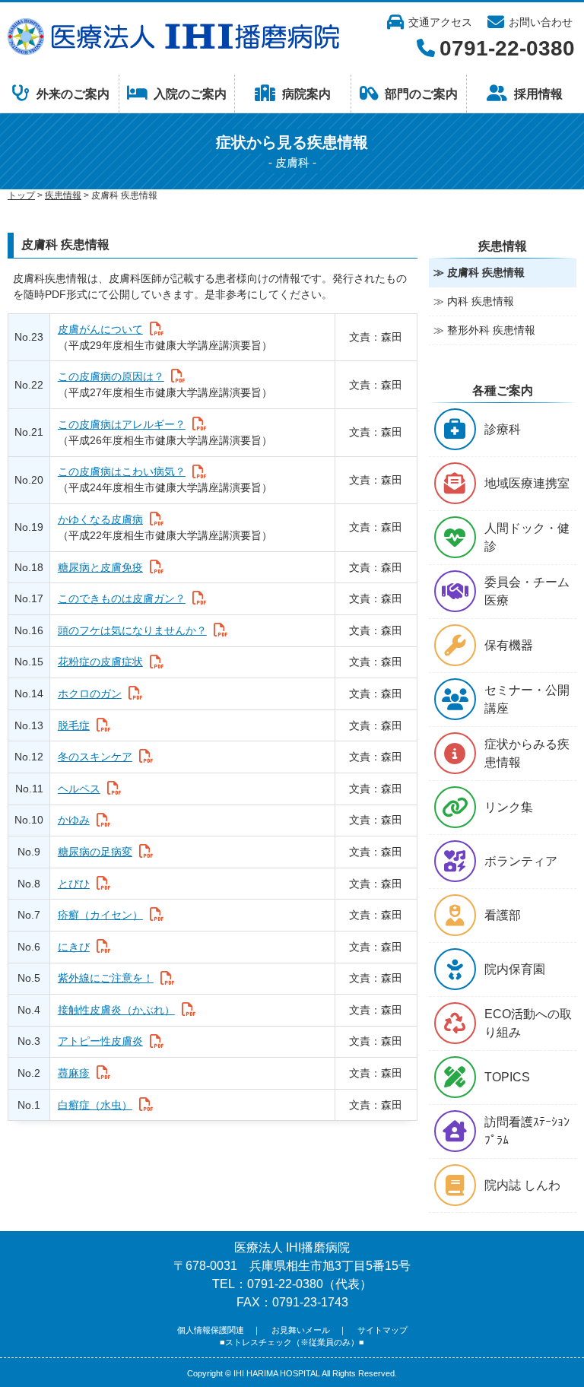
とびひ (74, 884)
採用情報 (538, 93)
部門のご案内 (421, 93)
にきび (74, 947)
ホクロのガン (90, 693)
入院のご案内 (190, 93)
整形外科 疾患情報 (491, 330)
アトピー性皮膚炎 (100, 1041)
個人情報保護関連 (210, 1330)
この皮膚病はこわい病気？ (122, 471)
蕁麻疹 (74, 1073)
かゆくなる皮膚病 (100, 519)
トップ (21, 195)
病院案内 (306, 93)
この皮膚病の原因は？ (111, 376)
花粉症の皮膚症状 (100, 661)
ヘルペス (79, 788)
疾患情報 (63, 195)
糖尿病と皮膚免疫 (100, 567)
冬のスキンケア (95, 757)
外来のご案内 (73, 93)
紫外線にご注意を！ (106, 978)
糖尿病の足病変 (95, 852)
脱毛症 (74, 725)
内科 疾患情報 (480, 301)
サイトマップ (382, 1330)
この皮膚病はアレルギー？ (122, 424)
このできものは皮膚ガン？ (122, 598)
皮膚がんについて (100, 329)
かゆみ (74, 820)
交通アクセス (440, 22)
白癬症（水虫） (95, 1105)
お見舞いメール (300, 1330)
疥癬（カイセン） (100, 915)
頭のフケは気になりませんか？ (132, 630)
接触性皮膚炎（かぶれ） (116, 1010)
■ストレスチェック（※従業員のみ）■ (292, 1342)
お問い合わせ (541, 22)
